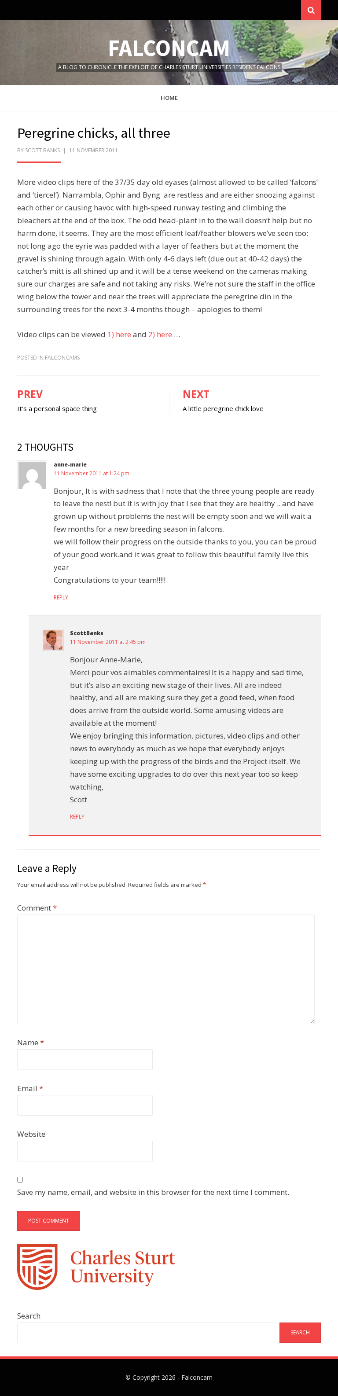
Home (169, 98)
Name (30, 1042)
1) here (119, 334)
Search (28, 1316)
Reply (61, 597)
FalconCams (62, 357)
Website (31, 1134)
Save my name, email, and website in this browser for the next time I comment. (153, 1192)
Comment (37, 908)
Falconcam (169, 47)
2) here (160, 334)
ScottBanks (86, 633)
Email (30, 1088)
